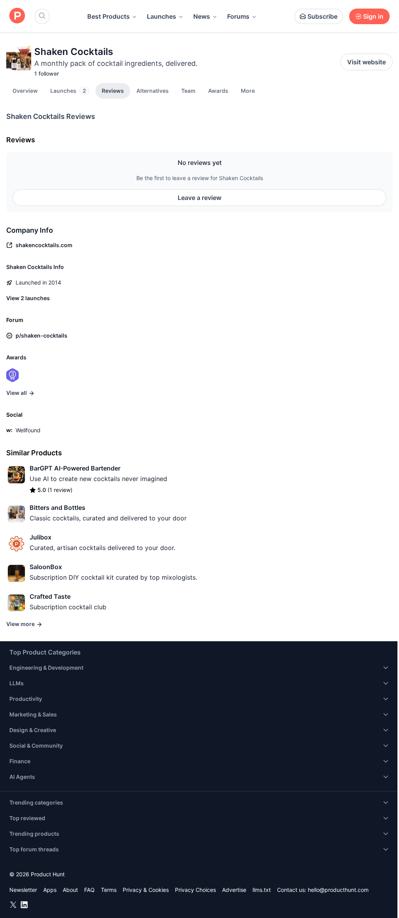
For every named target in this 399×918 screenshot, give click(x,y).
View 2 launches (28, 298)
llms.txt (261, 889)
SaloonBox (46, 567)
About (70, 889)
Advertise (234, 889)
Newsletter (23, 889)
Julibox (40, 537)
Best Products (108, 16)
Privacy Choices (195, 889)
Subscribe (322, 16)
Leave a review (199, 198)
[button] (248, 90)
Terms (109, 889)
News (201, 16)
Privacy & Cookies (146, 889)
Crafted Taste (50, 596)
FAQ (89, 889)
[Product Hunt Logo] (17, 16)
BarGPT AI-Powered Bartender (75, 468)
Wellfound (28, 430)
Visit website (366, 62)
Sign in (373, 16)
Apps (49, 889)
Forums (238, 16)
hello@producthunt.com (338, 889)
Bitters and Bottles (57, 507)
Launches (161, 16)
